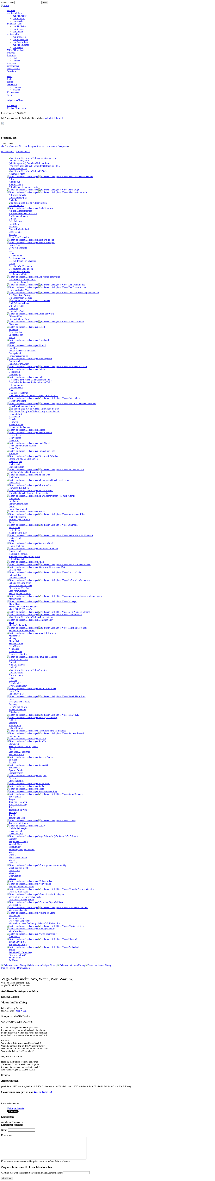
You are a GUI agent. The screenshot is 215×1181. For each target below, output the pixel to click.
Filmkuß (42, 345)
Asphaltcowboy (45, 208)
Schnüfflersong (16, 728)
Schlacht (13, 723)
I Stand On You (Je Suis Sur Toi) (24, 459)
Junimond (73, 525)
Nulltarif (13, 667)
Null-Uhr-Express (17, 664)
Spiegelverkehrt (16, 773)
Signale (12, 749)
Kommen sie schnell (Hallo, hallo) (24, 556)
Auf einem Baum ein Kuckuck (23, 213)
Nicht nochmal (15, 651)
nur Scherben (19, 18)
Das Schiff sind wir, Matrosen (22, 261)
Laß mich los (15, 575)
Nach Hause (14, 646)
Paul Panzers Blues (47, 688)
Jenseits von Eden (76, 514)
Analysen (11, 63)
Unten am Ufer (16, 833)
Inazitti (12, 506)
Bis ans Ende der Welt (19, 229)
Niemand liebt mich (18, 654)
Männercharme (16, 643)
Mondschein (14, 635)
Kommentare (13, 92)
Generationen (13, 66)
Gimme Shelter (16, 387)
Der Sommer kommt (18, 282)
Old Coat (13, 680)
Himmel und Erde (46, 451)
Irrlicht (41, 511)
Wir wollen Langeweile (19, 920)
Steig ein (42, 775)
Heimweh (13, 422)
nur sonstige (18, 21)
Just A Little (14, 527)
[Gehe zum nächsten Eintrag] (71, 965)
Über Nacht (14, 936)
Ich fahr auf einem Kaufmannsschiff (25, 472)
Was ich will (14, 870)
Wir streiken (14, 915)
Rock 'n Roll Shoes (18, 707)
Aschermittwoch (16, 205)
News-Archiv (13, 68)
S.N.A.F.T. (73, 715)
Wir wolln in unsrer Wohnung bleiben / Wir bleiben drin (34, 923)
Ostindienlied (15, 683)
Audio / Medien (14, 13)
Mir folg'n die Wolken (19, 625)
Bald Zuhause (15, 221)
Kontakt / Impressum (16, 108)
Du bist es (13, 308)
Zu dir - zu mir (15, 957)
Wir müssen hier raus (78, 907)
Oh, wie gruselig (16, 672)
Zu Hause (13, 960)
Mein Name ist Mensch (79, 612)
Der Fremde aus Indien (19, 271)
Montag (12, 638)
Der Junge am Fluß (17, 274)
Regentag (13, 704)
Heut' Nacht (44, 443)
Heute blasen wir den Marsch (22, 445)
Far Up (12, 337)
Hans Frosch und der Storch (22, 406)
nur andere (18, 31)
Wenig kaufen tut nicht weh (21, 886)
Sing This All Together (19, 752)
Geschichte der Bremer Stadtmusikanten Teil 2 (30, 382)
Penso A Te (14, 691)
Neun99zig (14, 649)
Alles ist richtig (16, 184)
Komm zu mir (15, 551)
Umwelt (10, 52)
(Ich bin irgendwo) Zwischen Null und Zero (29, 163)
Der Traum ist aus (76, 284)
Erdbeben (13, 329)
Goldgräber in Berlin (18, 393)
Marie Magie (15, 604)
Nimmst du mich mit (18, 659)
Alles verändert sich (77, 192)
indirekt (16, 60)
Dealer (12, 263)
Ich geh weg (44, 474)
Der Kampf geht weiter (49, 276)
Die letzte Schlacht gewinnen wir (83, 292)
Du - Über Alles (16, 306)
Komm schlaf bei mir (48, 548)
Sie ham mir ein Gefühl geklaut (23, 746)
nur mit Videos (23, 151)
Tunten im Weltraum (18, 823)
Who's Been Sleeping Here (21, 899)
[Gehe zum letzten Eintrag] (98, 965)
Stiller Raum (44, 783)
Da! (10, 250)
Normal (12, 662)
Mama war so (15, 598)
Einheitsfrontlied (76, 321)
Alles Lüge (73, 189)
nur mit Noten (7, 151)
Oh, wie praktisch (17, 675)
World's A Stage (16, 931)
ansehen (16, 89)
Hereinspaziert (45, 432)
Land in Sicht (74, 572)
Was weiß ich (15, 876)
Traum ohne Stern (17, 818)
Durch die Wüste (46, 313)
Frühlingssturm (45, 358)
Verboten (13, 839)
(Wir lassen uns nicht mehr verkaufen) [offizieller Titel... (34, 166)
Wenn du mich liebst (18, 891)
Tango (12, 799)
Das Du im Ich (15, 255)
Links (9, 79)
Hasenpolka (14, 416)
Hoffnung (13, 453)
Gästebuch (12, 84)
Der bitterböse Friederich (20, 266)
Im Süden (13, 501)
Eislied (41, 327)
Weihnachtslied (45, 881)
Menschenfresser (46, 617)
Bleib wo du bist (46, 240)
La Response (15, 569)
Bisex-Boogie (15, 232)
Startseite (11, 10)
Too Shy (13, 815)
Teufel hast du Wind (18, 810)
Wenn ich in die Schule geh (51, 894)
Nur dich (43, 670)
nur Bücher (18, 47)
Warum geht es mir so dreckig (52, 865)
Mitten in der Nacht (77, 627)
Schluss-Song (15, 725)
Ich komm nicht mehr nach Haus (53, 480)
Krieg (41, 562)
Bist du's (13, 234)
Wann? (12, 860)
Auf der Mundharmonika (20, 211)
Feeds (9, 76)
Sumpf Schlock (75, 794)
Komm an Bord (45, 543)
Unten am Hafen (16, 831)
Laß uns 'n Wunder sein (79, 580)
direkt (15, 58)
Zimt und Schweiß (17, 955)
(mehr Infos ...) (43, 1091)
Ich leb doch (14, 482)
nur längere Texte (21, 42)
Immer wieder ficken (18, 503)
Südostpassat (15, 796)
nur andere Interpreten (57, 146)
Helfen (10, 81)
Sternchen (13, 778)
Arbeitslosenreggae (17, 197)
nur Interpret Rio (14, 146)
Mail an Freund (8, 968)
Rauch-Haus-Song (77, 696)
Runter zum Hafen (17, 709)
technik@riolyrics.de (54, 118)
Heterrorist (14, 440)
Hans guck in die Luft (49, 408)
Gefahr (41, 369)
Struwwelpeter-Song (47, 791)
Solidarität (43, 765)
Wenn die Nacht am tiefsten (81, 889)
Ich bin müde (15, 464)
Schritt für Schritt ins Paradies (52, 730)
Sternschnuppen (16, 781)
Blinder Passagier (46, 242)
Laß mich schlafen (17, 577)
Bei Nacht (13, 226)
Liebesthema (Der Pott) (19, 588)
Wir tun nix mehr (16, 918)
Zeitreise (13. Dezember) (20, 952)
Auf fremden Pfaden (18, 216)
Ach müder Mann (17, 174)
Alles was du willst (17, 195)
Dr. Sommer (44, 300)
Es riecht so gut (16, 335)
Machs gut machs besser (20, 593)
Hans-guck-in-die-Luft (49, 411)
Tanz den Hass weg (18, 802)
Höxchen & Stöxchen (48, 456)
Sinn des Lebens (16, 754)
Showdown (14, 744)
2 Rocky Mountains (18, 168)
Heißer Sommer (16, 424)
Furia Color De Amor (19, 364)
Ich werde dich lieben (19, 488)
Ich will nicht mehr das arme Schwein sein (28, 493)
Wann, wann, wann (18, 857)
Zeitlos (12, 949)
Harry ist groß (15, 414)
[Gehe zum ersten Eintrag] (13, 965)
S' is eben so (14, 712)
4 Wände (43, 171)
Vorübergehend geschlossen (22, 849)
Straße (41, 786)
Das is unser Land (17, 258)
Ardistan (43, 203)
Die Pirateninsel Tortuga (20, 295)
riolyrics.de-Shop (15, 100)
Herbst (41, 430)
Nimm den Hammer (47, 657)
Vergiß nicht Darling (18, 841)
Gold (11, 390)
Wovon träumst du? (47, 934)
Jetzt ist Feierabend (17, 517)
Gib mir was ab (16, 385)
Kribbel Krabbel (16, 559)
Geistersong (14, 372)
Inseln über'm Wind (18, 509)
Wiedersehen (15, 905)
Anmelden (12, 105)
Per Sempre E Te (16, 693)
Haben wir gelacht (17, 401)
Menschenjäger (45, 620)
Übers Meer (73, 939)
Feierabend (43, 340)
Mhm (11, 622)
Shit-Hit (42, 738)
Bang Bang (14, 224)
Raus (11, 699)
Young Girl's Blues (17, 942)
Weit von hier (44, 883)
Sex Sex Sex (14, 736)
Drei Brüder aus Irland (19, 303)
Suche (10, 95)
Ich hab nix (14, 477)
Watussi (12, 878)
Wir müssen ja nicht (18, 910)
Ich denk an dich (16, 467)
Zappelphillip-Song (18, 944)
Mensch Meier (75, 614)
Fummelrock (14, 361)
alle (2, 146)
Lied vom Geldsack (18, 591)
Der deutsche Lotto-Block (21, 269)
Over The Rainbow (18, 686)
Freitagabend (15, 353)
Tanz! (11, 807)
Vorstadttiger (14, 847)
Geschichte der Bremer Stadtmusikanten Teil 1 (30, 379)
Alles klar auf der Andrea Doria (23, 187)
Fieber (12, 342)
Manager (72, 601)
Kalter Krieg (14, 530)
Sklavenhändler (45, 757)
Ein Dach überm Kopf (19, 319)
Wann (11, 852)
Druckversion (23, 968)
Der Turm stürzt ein (77, 287)
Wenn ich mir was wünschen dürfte (25, 897)
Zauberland (73, 947)
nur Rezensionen (20, 39)
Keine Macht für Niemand (80, 535)
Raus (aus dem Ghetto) (19, 701)
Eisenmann (14, 324)
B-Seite (12, 218)
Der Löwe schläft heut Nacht (22, 279)
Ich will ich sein (45, 490)
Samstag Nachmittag (47, 717)
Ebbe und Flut (15, 316)
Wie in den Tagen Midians (50, 902)
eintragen (17, 87)
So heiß (12, 762)
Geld (40, 377)
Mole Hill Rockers (47, 633)
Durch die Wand (16, 311)
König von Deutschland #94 (51, 567)
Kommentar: (7, 1135)
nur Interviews (19, 37)
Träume (71, 820)
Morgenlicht (14, 641)
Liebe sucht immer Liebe (20, 585)
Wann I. (12, 854)
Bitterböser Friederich (19, 237)
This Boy (13, 812)
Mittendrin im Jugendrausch (22, 630)
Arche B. (13, 200)
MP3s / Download (15, 50)
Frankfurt (13, 348)
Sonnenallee (14, 767)
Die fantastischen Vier (19, 290)
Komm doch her (16, 546)
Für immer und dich (77, 366)
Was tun (12, 873)
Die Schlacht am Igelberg (20, 298)
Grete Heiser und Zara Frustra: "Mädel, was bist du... (33, 395)
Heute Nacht (14, 448)
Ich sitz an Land (45, 485)
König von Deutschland (79, 564)
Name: (4, 1130)
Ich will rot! (14, 498)
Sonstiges (11, 71)
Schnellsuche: (7, 2)
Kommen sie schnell (18, 554)
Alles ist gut (14, 181)
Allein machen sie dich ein (80, 176)
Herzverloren (15, 435)
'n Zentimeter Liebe (48, 158)
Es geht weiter (15, 332)
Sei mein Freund (76, 733)
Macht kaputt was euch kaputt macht (85, 596)
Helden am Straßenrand (20, 427)
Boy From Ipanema (18, 247)
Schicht (12, 720)
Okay (11, 678)
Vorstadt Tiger (15, 844)
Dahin (11, 253)
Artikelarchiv (13, 34)
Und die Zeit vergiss (18, 828)
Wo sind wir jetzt (76, 926)
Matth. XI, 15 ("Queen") (20, 609)
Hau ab (12, 419)
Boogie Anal (14, 245)
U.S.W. (41, 825)
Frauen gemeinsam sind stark (22, 350)
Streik (41, 788)
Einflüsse (11, 55)
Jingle (11, 522)
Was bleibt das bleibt (18, 868)
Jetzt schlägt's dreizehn (19, 519)
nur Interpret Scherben (34, 146)
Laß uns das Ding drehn (20, 583)
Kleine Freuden (16, 538)
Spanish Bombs (16, 770)
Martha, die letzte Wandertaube (23, 606)
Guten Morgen (75, 398)
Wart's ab (13, 862)
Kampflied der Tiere (18, 532)
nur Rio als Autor (21, 45)
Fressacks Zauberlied (18, 356)
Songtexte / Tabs (14, 23)
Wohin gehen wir (46, 928)
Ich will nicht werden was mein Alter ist (56, 496)
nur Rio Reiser (19, 16)
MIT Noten (21, 1011)
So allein (13, 759)
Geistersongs (15, 374)
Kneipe (12, 540)
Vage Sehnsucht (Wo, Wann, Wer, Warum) (58, 836)
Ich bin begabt (15, 461)
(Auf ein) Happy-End (19, 160)
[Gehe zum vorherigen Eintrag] (42, 965)
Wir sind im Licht (46, 913)
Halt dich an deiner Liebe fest (82, 403)
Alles (11, 179)
